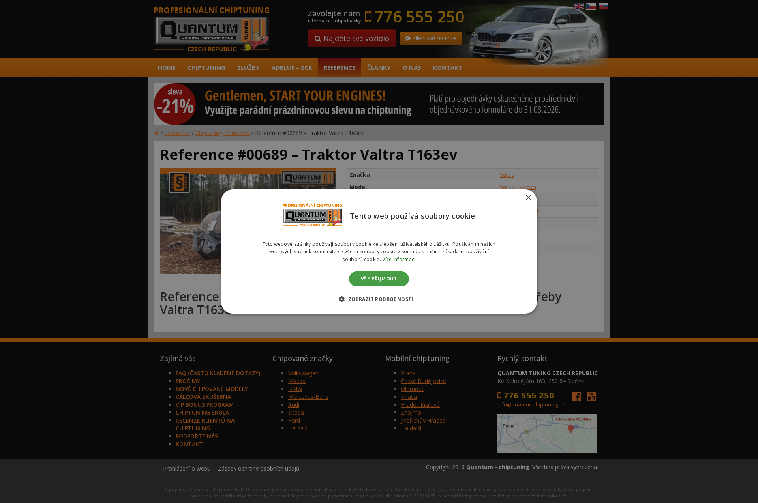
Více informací (398, 259)
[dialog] (379, 251)
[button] (379, 299)
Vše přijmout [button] (379, 278)
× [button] (528, 198)
